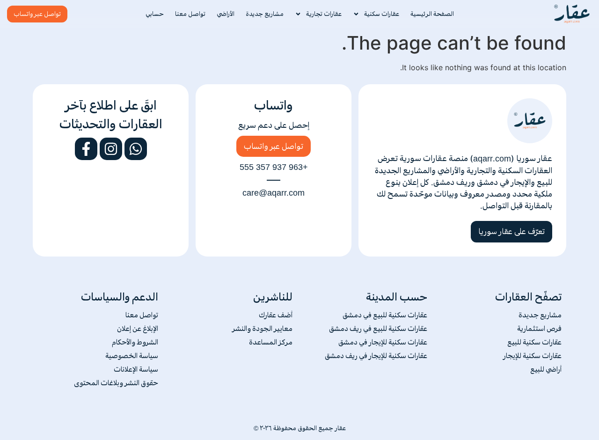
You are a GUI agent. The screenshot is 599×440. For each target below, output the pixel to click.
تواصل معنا (190, 14)
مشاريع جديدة (265, 14)
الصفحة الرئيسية (432, 14)
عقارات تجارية (324, 14)
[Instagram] (111, 149)
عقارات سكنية (381, 14)
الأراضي (225, 14)
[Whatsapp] (135, 149)
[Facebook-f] (86, 149)
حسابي (155, 14)
